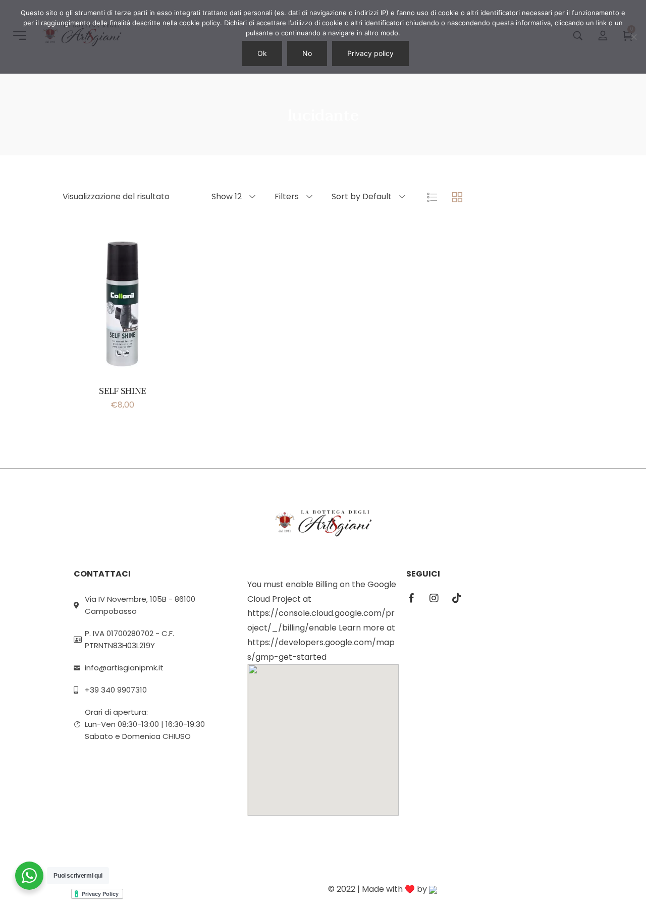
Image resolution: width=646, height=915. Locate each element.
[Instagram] (434, 598)
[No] (633, 37)
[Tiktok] (457, 598)
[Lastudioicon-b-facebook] (411, 598)
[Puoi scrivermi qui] (29, 876)
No (307, 53)
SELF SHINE (122, 391)
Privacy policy (370, 53)
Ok (262, 53)
